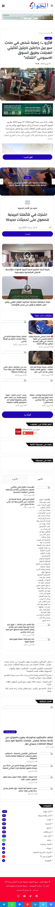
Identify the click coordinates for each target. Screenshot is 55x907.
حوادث (40, 33)
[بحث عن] (52, 6)
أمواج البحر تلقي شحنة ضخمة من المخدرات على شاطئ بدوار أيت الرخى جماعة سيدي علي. (20, 502)
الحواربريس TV (45, 856)
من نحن (35, 890)
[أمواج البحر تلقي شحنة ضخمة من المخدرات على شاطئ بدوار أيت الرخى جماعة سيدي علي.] (43, 560)
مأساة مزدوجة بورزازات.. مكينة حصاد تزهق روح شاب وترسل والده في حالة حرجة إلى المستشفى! (41, 398)
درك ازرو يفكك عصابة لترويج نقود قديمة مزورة (21, 640)
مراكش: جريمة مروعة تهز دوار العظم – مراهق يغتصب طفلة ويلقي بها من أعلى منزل (41, 369)
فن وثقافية (47, 832)
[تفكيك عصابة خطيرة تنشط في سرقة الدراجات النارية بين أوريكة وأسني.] (14, 327)
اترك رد (27, 414)
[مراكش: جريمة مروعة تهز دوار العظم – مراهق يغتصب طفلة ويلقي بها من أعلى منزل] (41, 358)
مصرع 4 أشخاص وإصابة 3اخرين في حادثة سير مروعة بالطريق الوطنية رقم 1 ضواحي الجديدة (20, 767)
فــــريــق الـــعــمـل (24, 890)
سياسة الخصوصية (35, 886)
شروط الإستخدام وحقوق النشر (17, 886)
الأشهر (40, 479)
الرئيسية (47, 33)
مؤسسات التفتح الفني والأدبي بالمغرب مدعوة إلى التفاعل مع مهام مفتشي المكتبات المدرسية (20, 489)
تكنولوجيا (48, 860)
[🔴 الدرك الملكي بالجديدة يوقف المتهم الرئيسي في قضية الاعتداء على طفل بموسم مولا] (41, 327)
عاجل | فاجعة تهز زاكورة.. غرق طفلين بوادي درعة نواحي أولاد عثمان (20, 790)
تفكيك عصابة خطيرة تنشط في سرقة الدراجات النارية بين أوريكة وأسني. (14, 339)
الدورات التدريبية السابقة (42, 852)
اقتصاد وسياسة (45, 844)
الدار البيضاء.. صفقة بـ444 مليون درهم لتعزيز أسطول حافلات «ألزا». (20, 778)
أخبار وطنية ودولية (44, 815)
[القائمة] (3, 6)
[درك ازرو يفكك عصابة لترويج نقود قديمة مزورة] (43, 643)
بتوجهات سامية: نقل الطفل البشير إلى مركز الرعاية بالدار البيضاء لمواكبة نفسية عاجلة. (27, 184)
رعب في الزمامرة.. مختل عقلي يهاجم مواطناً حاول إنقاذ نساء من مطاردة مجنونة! (14, 369)
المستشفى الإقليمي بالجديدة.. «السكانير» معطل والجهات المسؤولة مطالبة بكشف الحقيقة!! (21, 756)
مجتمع (49, 828)
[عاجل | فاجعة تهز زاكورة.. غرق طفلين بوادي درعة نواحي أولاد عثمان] (46, 792)
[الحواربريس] (38, 5)
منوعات (48, 848)
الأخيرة (15, 479)
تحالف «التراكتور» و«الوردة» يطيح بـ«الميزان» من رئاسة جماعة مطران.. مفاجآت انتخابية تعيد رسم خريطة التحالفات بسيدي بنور (29, 740)
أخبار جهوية (47, 811)
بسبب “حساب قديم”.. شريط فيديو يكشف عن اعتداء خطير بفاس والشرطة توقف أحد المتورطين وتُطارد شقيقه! (15, 398)
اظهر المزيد (28, 157)
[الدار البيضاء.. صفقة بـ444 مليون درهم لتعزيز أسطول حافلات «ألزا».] (46, 780)
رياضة (49, 840)
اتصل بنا (46, 886)
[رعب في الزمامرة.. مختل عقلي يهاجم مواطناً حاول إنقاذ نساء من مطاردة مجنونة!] (14, 358)
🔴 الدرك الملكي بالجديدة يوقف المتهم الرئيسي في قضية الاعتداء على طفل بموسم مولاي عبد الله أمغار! (41, 340)
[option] (27, 181)
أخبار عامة (47, 836)
